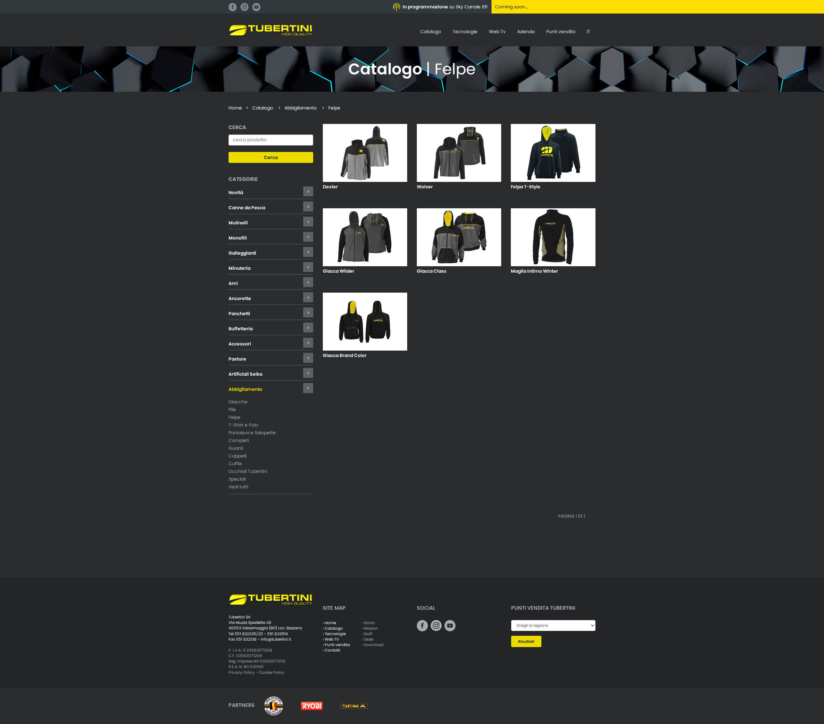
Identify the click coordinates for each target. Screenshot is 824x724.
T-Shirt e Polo (243, 425)
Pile (232, 409)
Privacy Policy (242, 672)
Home (235, 108)
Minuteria (239, 268)
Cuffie (235, 463)
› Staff (367, 633)
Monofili (238, 238)
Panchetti (239, 313)
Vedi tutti (238, 487)
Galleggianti (242, 253)
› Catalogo (333, 628)
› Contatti (331, 650)
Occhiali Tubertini (248, 471)
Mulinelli (238, 223)
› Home (329, 622)
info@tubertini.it (276, 639)
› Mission (370, 628)
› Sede (367, 639)
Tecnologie (465, 31)
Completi (239, 440)
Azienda (526, 31)
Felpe (234, 417)
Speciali (237, 479)
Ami (233, 283)
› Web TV (331, 639)
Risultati (526, 641)
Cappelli (238, 456)
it (588, 31)
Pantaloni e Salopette (252, 432)
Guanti (236, 448)
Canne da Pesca (247, 207)
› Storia (368, 622)
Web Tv (497, 31)
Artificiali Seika (245, 374)
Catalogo (430, 31)
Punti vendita (560, 31)
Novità (236, 192)
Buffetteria (241, 328)
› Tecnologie (334, 633)
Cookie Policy (271, 672)
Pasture (237, 359)
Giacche (238, 402)
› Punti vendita (336, 644)
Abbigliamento (245, 389)
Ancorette (240, 298)
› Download (372, 644)
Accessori (240, 344)
